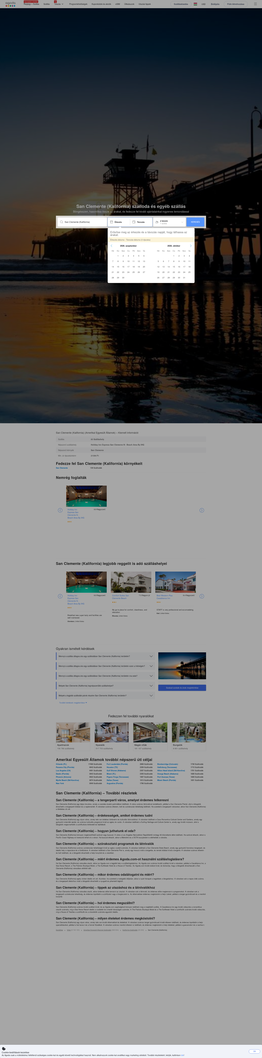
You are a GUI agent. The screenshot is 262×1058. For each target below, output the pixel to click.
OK (254, 1051)
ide (182, 1055)
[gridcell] (118, 255)
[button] (111, 246)
